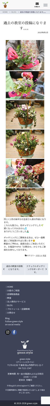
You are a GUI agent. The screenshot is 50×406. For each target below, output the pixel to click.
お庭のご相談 (13, 290)
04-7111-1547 (25, 368)
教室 (44, 255)
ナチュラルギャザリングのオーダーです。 (35, 269)
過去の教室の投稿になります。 (14, 267)
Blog (11, 385)
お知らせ (39, 255)
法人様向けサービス (16, 301)
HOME (5, 12)
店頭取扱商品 (13, 294)
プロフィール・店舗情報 (18, 308)
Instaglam (22, 385)
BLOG (13, 12)
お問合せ (11, 312)
